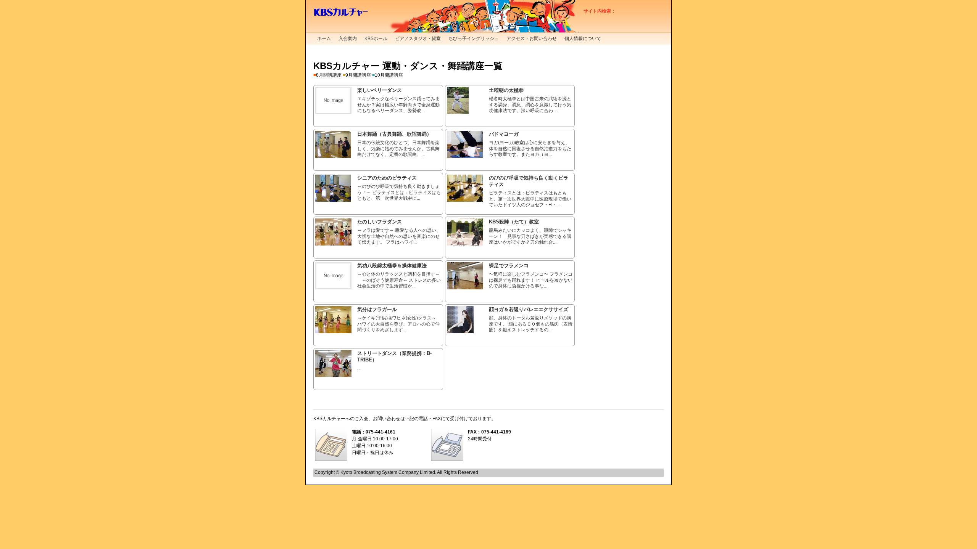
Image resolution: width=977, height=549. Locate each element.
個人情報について (582, 38)
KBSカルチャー (341, 12)
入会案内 (348, 38)
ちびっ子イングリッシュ (473, 38)
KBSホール (375, 38)
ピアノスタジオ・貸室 (418, 38)
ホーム (324, 38)
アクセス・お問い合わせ (531, 38)
